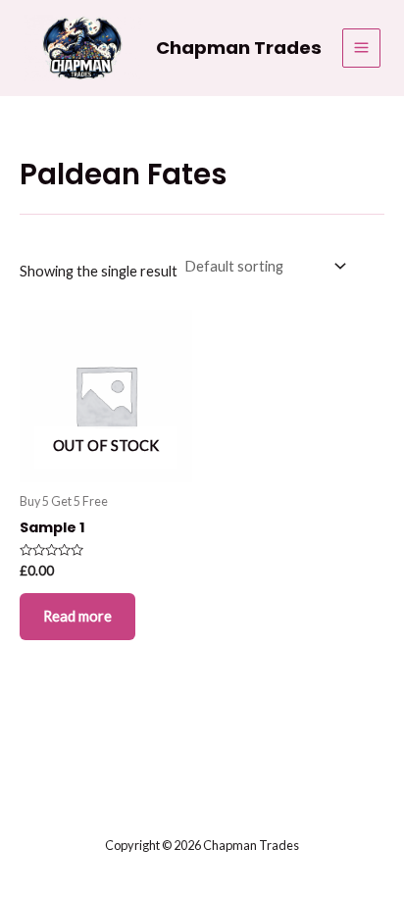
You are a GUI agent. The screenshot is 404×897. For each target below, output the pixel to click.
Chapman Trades (239, 47)
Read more (77, 616)
